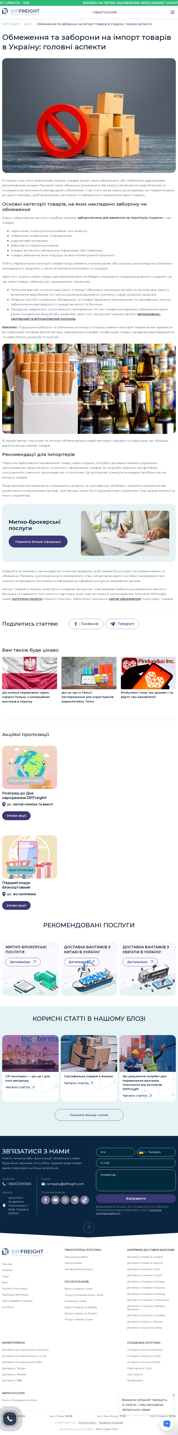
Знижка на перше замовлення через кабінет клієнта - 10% (116, 3)
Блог (28, 24)
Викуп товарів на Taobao (81, 1313)
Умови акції (16, 816)
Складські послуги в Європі (145, 1349)
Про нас (7, 1264)
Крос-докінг (135, 1374)
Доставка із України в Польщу (146, 1293)
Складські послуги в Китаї (143, 1362)
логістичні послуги (27, 599)
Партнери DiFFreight (15, 1294)
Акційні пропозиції (14, 1288)
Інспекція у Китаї (75, 1301)
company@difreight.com (65, 1184)
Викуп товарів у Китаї (78, 1288)
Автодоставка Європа (78, 1269)
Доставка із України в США (144, 1275)
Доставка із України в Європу (146, 1287)
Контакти (8, 1307)
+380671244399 (104, 12)
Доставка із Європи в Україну (146, 1315)
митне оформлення (125, 599)
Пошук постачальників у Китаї (84, 1294)
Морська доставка (76, 1256)
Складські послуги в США (144, 1356)
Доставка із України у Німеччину (148, 1299)
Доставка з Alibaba (14, 1374)
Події (5, 1276)
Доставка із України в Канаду (146, 1281)
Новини (7, 1270)
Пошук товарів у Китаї (79, 1319)
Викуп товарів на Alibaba (81, 1307)
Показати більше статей (89, 1115)
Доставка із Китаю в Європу (145, 1262)
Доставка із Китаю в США (143, 1269)
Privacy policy (88, 1422)
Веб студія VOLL (107, 1429)
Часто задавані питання (17, 1300)
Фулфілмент (135, 1380)
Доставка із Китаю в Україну (145, 1256)
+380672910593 (19, 1184)
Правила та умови (111, 1422)
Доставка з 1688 (12, 1380)
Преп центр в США (139, 1368)
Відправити (136, 1198)
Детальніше (20, 962)
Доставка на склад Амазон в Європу (25, 1349)
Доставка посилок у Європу (145, 1321)
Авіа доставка (73, 1262)
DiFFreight (11, 24)
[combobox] (142, 1152)
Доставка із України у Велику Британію (146, 1307)
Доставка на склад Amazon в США (24, 1356)
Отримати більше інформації (38, 541)
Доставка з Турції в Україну (144, 1327)
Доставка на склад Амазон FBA (22, 1362)
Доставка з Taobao (14, 1368)
